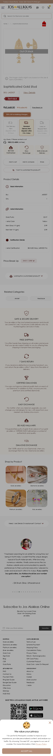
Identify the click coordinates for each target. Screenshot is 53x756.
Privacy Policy (41, 744)
